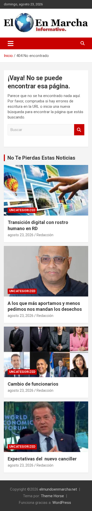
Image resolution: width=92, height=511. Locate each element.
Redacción (45, 235)
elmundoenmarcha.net (58, 489)
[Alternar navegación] (10, 43)
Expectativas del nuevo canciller (42, 458)
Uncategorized (22, 210)
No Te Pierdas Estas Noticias (41, 158)
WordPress (61, 502)
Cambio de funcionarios (33, 384)
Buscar (79, 130)
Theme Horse (52, 496)
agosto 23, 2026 (20, 235)
